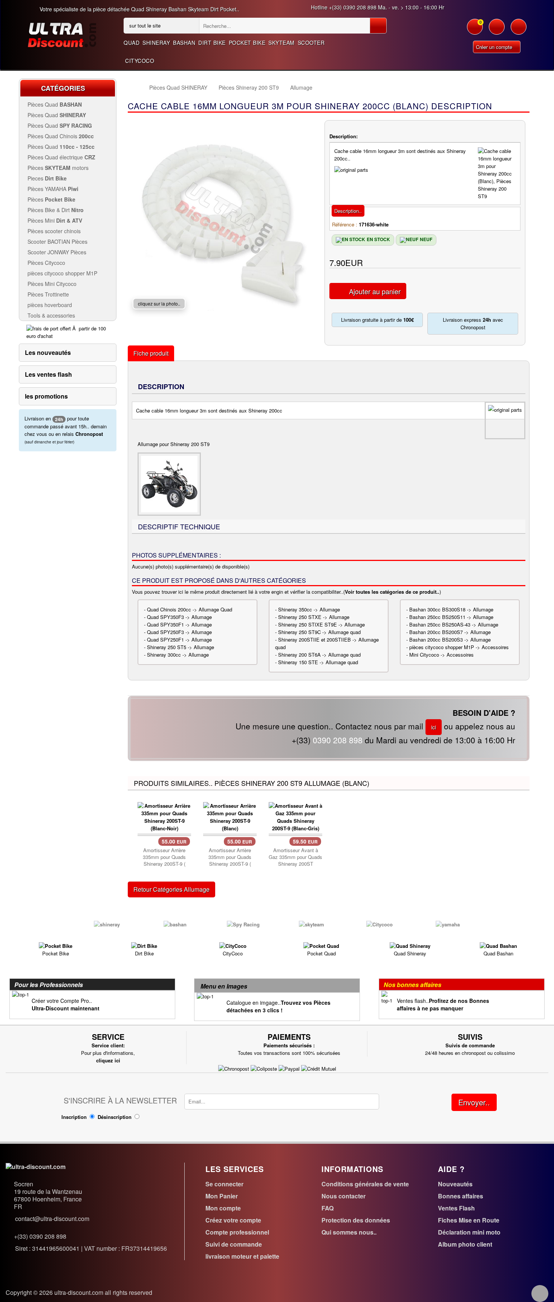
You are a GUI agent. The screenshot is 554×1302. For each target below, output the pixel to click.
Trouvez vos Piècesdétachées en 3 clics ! (278, 1006)
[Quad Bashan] (498, 945)
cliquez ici (108, 1060)
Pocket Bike (247, 42)
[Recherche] (378, 26)
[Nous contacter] (518, 30)
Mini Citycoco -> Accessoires (441, 654)
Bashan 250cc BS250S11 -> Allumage (451, 616)
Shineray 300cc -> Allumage (178, 654)
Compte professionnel (237, 1232)
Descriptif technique (179, 526)
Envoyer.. (474, 1102)
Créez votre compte (233, 1220)
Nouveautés (455, 1184)
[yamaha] (448, 923)
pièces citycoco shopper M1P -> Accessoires (459, 647)
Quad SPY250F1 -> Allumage (179, 639)
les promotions (46, 396)
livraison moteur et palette (242, 1256)
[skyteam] (311, 923)
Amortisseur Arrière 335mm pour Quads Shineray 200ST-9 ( (164, 857)
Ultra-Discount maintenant (65, 1008)
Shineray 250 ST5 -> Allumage (180, 647)
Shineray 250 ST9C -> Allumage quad (319, 632)
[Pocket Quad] (321, 945)
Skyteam (281, 42)
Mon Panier (221, 1196)
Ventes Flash (456, 1208)
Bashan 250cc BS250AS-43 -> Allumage (453, 624)
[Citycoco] (379, 923)
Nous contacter (343, 1196)
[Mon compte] (497, 30)
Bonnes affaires (460, 1196)
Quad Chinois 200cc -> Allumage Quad (189, 609)
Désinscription (115, 1116)
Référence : (344, 224)
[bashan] (175, 923)
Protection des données (355, 1220)
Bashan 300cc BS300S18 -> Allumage (451, 609)
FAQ (327, 1208)
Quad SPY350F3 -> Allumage (179, 616)
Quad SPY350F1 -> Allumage (179, 624)
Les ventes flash (48, 374)
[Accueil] (135, 87)
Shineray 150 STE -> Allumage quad (318, 662)
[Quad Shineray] (410, 945)
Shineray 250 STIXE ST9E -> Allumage (321, 624)
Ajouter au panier (375, 291)
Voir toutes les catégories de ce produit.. (392, 591)
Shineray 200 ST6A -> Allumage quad (319, 654)
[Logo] (61, 33)
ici (433, 727)
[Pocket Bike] (55, 945)
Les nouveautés (48, 352)
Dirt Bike (212, 42)
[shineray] (107, 923)
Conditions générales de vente (365, 1184)
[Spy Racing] (243, 923)
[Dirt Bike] (144, 945)
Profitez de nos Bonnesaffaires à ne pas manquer (443, 1004)
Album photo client (465, 1244)
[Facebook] (539, 1293)
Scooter (311, 42)
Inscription (74, 1116)
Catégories (63, 88)
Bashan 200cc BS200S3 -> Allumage (450, 639)
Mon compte (223, 1208)
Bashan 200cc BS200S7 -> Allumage (450, 632)
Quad (131, 42)
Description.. (348, 210)
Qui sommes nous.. (348, 1232)
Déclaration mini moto (469, 1232)
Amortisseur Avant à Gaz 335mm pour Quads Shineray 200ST (295, 857)
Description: (343, 136)
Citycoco (139, 60)
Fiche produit (150, 353)
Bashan (184, 42)
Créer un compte (495, 46)
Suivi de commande (233, 1244)
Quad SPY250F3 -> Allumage (179, 632)
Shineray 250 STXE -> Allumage (313, 616)
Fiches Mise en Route (468, 1220)
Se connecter (224, 1184)
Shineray (156, 42)
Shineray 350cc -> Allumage (309, 609)
